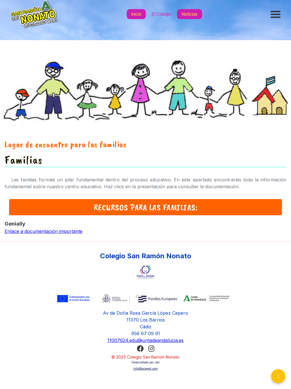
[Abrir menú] (276, 14)
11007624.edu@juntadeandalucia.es (145, 340)
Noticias (190, 14)
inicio (136, 14)
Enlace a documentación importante (43, 231)
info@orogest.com (145, 368)
